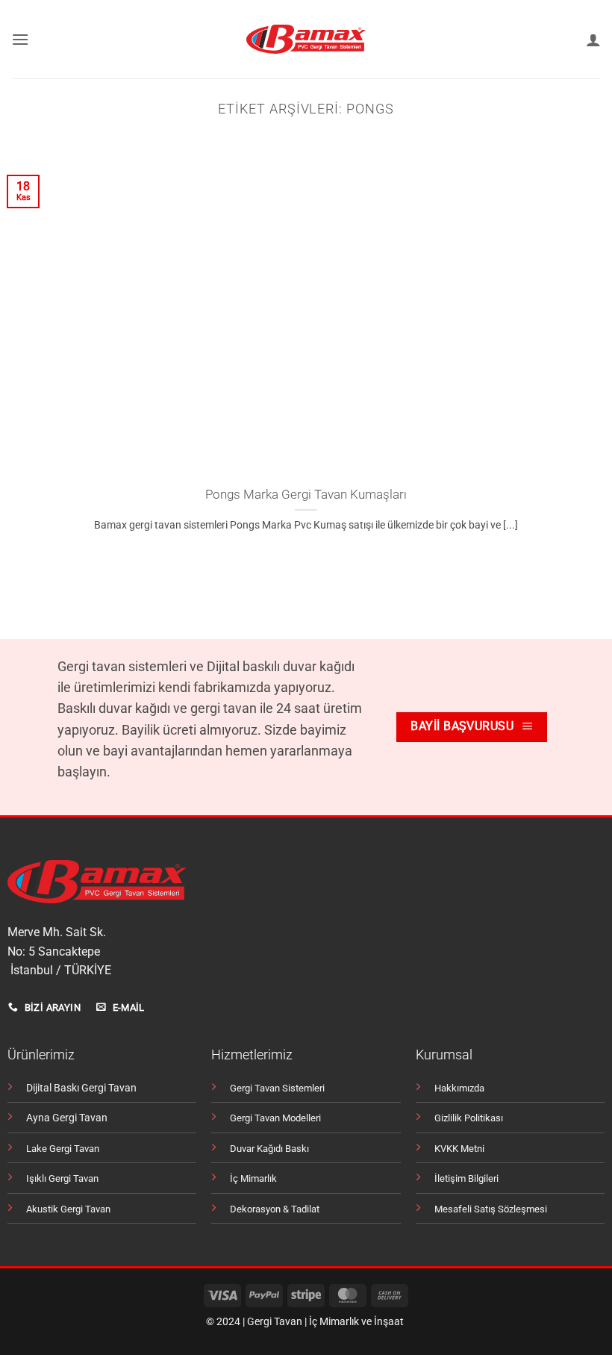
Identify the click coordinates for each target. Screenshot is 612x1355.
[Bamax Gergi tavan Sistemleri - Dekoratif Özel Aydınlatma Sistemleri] (306, 39)
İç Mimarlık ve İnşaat (356, 1321)
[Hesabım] (593, 39)
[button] (20, 39)
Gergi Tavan (274, 1321)
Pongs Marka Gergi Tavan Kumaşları (306, 495)
